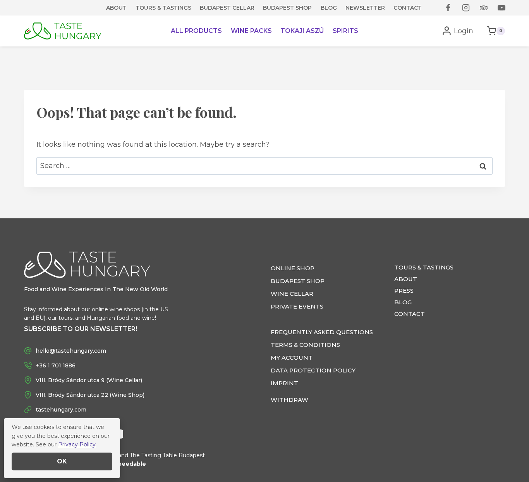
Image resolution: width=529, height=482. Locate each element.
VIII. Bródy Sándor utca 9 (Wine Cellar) (89, 380)
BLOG (329, 7)
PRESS (404, 290)
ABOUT (116, 7)
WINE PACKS (251, 30)
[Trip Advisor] (483, 7)
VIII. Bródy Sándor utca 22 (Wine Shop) (90, 394)
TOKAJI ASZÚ (302, 30)
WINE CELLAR (292, 293)
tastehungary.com (61, 409)
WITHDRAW (289, 399)
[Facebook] (448, 7)
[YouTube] (501, 7)
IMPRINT (284, 383)
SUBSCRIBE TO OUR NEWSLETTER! (80, 329)
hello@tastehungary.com (71, 350)
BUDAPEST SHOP (287, 7)
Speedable (130, 463)
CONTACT (407, 7)
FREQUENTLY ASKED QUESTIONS (322, 332)
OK (62, 461)
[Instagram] (466, 7)
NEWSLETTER (365, 7)
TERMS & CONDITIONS (305, 344)
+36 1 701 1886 (56, 365)
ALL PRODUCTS (196, 30)
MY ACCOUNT (292, 357)
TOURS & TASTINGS (163, 7)
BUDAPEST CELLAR (227, 7)
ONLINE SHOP (292, 268)
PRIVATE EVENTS (297, 306)
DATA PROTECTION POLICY (313, 370)
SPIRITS (345, 30)
